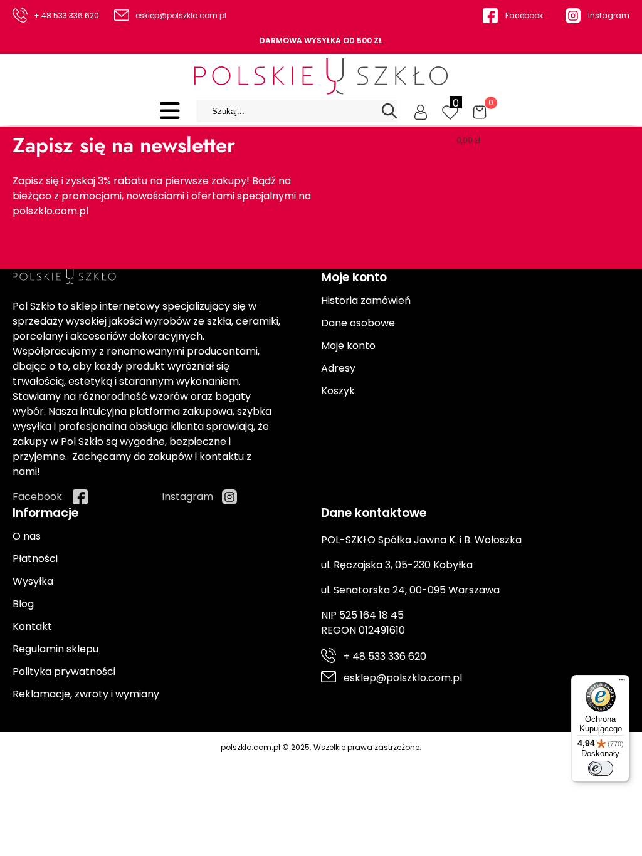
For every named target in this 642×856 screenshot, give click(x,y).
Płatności (35, 558)
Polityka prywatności (64, 671)
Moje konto (348, 345)
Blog (23, 604)
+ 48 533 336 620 (66, 15)
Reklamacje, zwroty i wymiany (86, 694)
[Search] (389, 110)
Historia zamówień (366, 300)
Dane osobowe (358, 323)
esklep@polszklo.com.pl (180, 15)
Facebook (524, 15)
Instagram (608, 15)
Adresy (338, 368)
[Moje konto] (420, 111)
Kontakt (32, 626)
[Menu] (621, 682)
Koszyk (338, 391)
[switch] (600, 768)
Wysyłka (33, 581)
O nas (27, 536)
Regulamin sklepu (55, 649)
